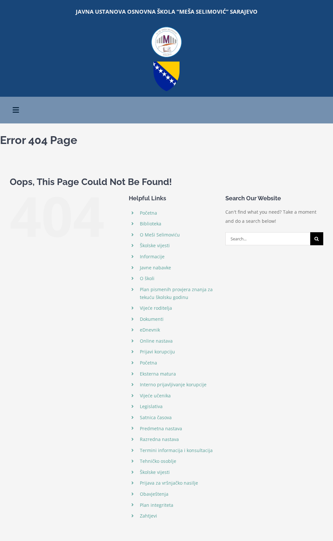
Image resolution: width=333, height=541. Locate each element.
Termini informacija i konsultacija (176, 450)
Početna (148, 213)
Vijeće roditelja (156, 308)
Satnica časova (156, 417)
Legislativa (151, 406)
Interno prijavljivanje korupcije (173, 384)
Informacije (152, 256)
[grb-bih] (166, 64)
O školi (147, 278)
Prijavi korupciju (157, 352)
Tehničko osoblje (158, 461)
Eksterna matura (158, 374)
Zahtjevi (148, 516)
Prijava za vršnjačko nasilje (169, 483)
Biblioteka (150, 224)
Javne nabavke (155, 267)
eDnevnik (150, 330)
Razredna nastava (159, 439)
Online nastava (156, 341)
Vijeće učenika (155, 395)
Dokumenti (152, 319)
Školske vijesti (155, 245)
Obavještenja (154, 494)
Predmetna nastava (161, 428)
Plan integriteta (156, 505)
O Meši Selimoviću (160, 235)
